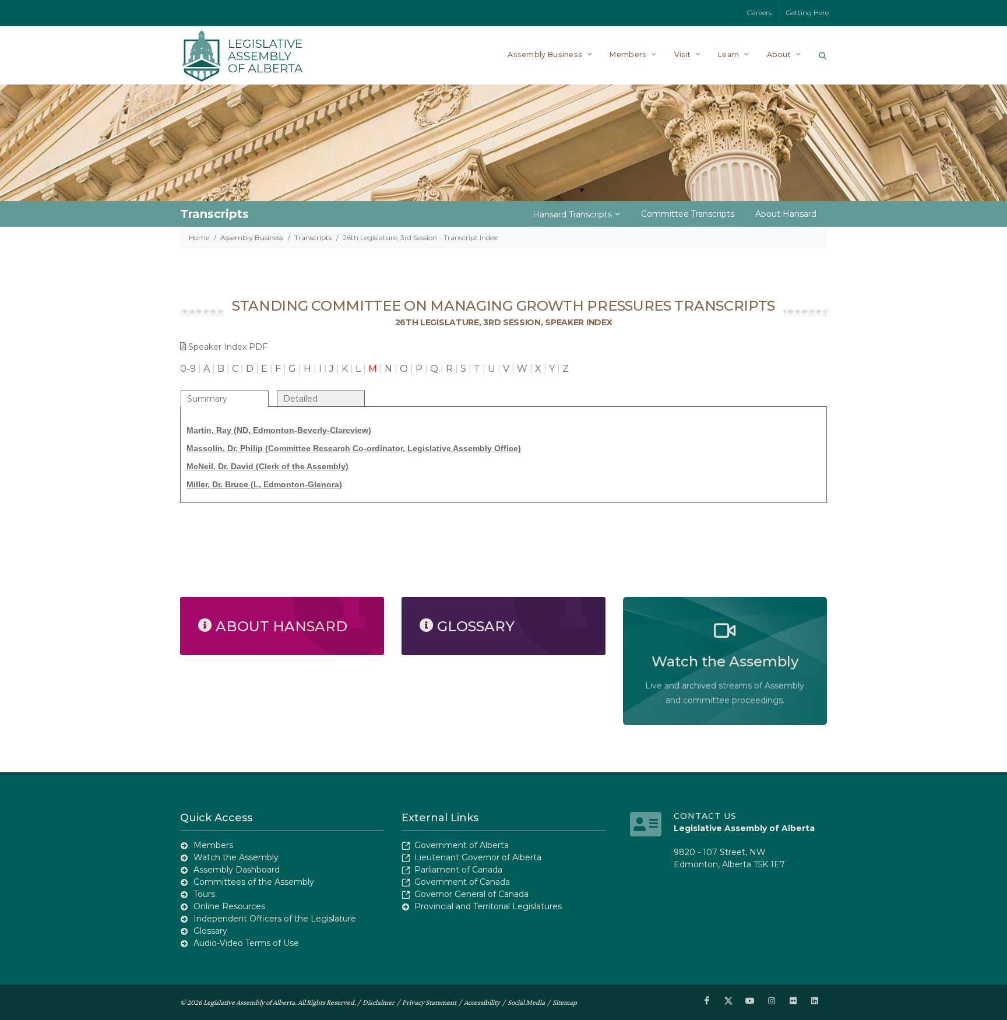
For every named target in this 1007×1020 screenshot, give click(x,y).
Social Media (526, 1002)
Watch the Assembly (236, 857)
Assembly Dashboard (236, 869)
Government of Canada (462, 882)
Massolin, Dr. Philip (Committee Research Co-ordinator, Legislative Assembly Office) (353, 448)
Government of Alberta (461, 845)
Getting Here (807, 12)
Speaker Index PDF (227, 347)
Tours (204, 894)
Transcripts (313, 237)
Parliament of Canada (458, 869)
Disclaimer (378, 1002)
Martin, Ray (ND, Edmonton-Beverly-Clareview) (278, 430)
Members (213, 845)
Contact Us (705, 816)
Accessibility (482, 1002)
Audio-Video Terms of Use (246, 943)
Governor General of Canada (471, 894)
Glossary (210, 931)
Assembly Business (251, 237)
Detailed (300, 398)
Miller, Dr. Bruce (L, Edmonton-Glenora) (264, 484)
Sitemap (564, 1002)
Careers (759, 12)
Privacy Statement (429, 1002)
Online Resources (229, 906)
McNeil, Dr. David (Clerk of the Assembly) (267, 466)
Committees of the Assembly (253, 882)
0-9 (188, 368)
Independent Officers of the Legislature (274, 918)
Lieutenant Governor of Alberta (477, 857)
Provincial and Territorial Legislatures (488, 906)
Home (199, 237)
